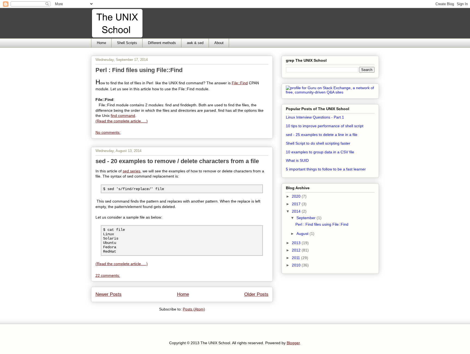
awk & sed (195, 43)
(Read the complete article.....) (121, 121)
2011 (296, 258)
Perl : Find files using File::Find (139, 70)
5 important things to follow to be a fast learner (326, 169)
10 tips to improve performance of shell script (324, 126)
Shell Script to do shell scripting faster (318, 143)
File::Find (240, 83)
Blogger (293, 343)
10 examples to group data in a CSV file (320, 152)
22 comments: (107, 275)
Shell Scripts (127, 43)
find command (123, 115)
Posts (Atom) (194, 309)
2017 (297, 204)
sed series (131, 171)
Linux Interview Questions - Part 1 (315, 117)
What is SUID (297, 160)
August (303, 233)
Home (101, 43)
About (219, 43)
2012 (297, 250)
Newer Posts (108, 294)
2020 (297, 196)
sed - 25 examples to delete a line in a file (321, 134)
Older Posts (256, 294)
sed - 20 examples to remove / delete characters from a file (177, 161)
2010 (297, 265)
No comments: (107, 132)
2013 (297, 243)
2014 (297, 211)
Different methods (162, 43)
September (306, 218)
